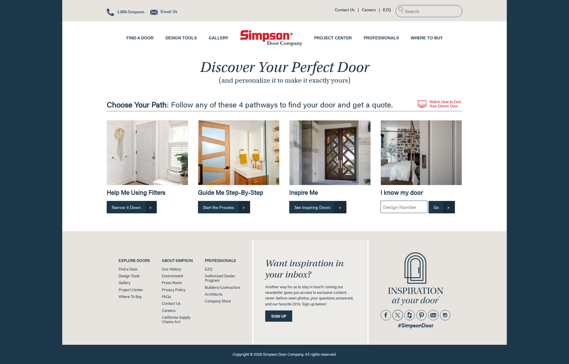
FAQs (166, 296)
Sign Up (278, 316)
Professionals (381, 38)
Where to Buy (427, 38)
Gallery (218, 38)
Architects (213, 294)
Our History (171, 269)
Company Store (218, 301)
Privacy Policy (173, 289)
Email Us (168, 11)
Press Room (172, 282)
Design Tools (181, 38)
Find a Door (140, 38)
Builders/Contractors (222, 287)
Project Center (333, 38)
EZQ (387, 10)
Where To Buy (130, 296)
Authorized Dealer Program (220, 278)
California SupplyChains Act (176, 319)
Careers (369, 10)
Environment (172, 275)
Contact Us (345, 10)
